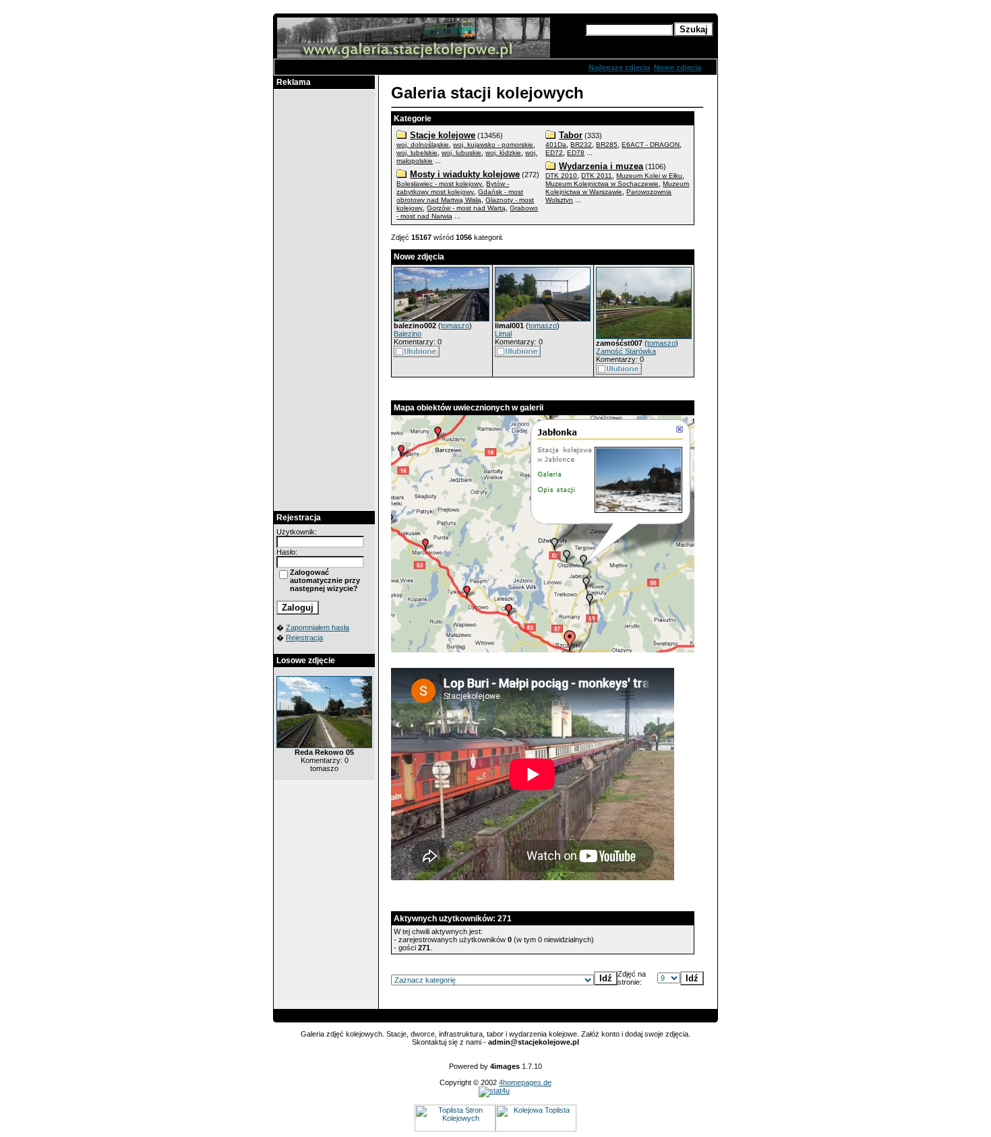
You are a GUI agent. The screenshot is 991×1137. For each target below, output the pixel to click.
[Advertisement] (324, 300)
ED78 (575, 152)
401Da (555, 144)
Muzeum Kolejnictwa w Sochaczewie (602, 183)
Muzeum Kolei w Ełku (649, 175)
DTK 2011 (596, 175)
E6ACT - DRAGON (651, 144)
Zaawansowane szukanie (629, 42)
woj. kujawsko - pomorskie (493, 144)
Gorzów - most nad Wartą (466, 208)
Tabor (570, 135)
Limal (503, 334)
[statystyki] (494, 1090)
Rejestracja (304, 638)
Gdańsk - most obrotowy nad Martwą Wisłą (459, 196)
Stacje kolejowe (442, 135)
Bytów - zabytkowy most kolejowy (452, 187)
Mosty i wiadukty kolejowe (465, 174)
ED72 (554, 152)
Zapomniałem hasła (317, 627)
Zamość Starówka (626, 351)
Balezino (407, 334)
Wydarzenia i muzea (601, 166)
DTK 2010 (561, 175)
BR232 (581, 144)
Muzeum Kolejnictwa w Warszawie (617, 187)
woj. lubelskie (417, 152)
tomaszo (455, 325)
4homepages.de (525, 1082)
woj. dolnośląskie (422, 144)
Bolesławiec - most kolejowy (439, 183)
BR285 (607, 144)
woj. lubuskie (461, 152)
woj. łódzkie (503, 152)
